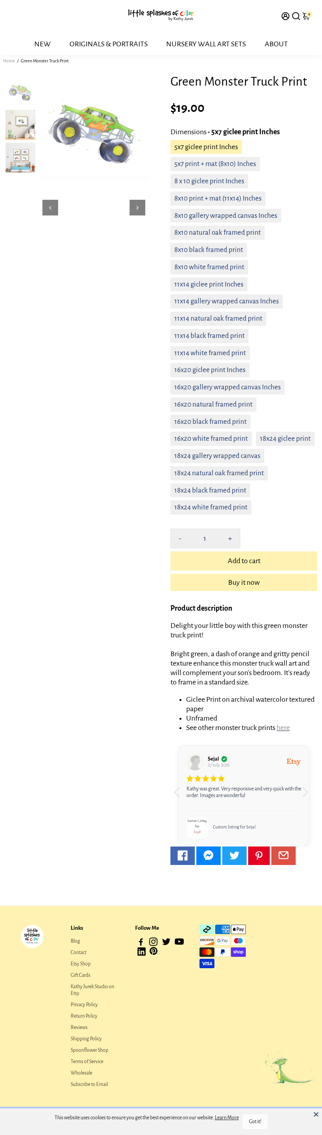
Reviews (79, 1027)
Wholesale (81, 1073)
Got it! (255, 1121)
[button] (308, 796)
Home (9, 60)
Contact (78, 952)
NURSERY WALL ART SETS (206, 44)
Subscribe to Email (89, 1084)
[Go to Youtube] (179, 943)
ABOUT (276, 44)
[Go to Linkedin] (141, 953)
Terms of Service (87, 1061)
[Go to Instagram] (153, 943)
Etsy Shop (81, 964)
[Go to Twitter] (234, 856)
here (283, 728)
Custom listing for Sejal (234, 827)
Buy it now (244, 582)
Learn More (227, 1117)
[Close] (316, 1114)
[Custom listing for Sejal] (198, 827)
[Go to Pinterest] (259, 856)
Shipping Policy (86, 1039)
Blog (75, 941)
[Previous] (50, 207)
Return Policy (84, 1016)
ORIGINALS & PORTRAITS (109, 44)
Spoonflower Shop (89, 1050)
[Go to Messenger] (208, 856)
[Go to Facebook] (182, 856)
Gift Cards (80, 975)
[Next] (137, 207)
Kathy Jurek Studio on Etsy (92, 990)
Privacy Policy (84, 1004)
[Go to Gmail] (283, 856)
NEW (42, 44)
